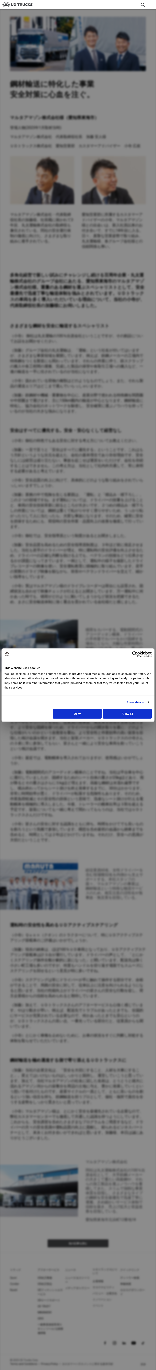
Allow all (127, 713)
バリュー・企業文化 (105, 1293)
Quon (13, 1277)
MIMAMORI (45, 1312)
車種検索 (125, 1283)
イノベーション (102, 1299)
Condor (14, 1283)
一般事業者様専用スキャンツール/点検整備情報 (50, 1328)
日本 (143, 1364)
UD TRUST (44, 1306)
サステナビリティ (103, 1287)
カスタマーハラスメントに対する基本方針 (88, 1363)
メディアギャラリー (77, 1288)
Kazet (13, 1289)
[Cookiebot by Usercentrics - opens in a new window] (135, 654)
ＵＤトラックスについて (105, 1271)
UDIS (41, 1318)
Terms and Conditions (23, 1363)
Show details (135, 702)
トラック (15, 1269)
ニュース (70, 1269)
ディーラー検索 (129, 1277)
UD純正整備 (45, 1277)
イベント (98, 1305)
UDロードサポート (49, 1300)
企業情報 (98, 1281)
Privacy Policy (49, 1363)
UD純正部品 (45, 1283)
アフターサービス (48, 1269)
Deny (77, 713)
